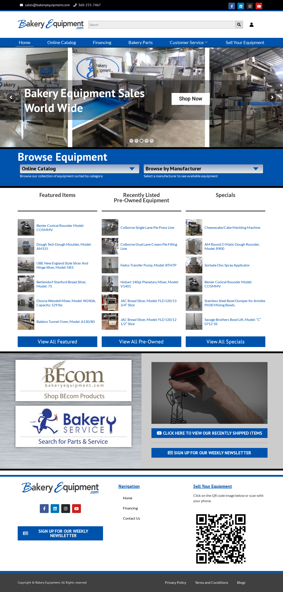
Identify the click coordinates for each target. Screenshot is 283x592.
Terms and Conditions (211, 582)
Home (24, 42)
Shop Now (190, 99)
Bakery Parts (140, 42)
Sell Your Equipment (245, 42)
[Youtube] (259, 6)
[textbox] (79, 168)
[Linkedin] (240, 6)
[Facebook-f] (231, 6)
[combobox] (79, 168)
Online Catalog (61, 42)
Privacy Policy (175, 582)
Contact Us (131, 518)
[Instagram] (250, 6)
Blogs (241, 582)
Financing (102, 42)
